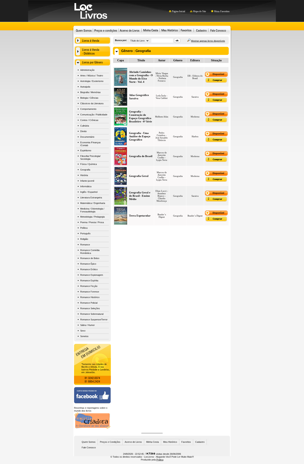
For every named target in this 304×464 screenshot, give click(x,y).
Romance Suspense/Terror (94, 319)
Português (85, 233)
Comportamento (88, 109)
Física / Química (88, 164)
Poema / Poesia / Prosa (92, 222)
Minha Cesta (150, 30)
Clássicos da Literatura (91, 103)
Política (83, 228)
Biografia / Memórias (90, 92)
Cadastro (201, 30)
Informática (85, 186)
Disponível (218, 74)
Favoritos (186, 30)
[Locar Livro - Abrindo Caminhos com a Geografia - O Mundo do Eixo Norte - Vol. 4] (120, 85)
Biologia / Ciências (89, 98)
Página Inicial (178, 11)
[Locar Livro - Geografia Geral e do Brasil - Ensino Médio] (120, 204)
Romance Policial (88, 303)
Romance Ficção (88, 286)
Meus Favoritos (221, 11)
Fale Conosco (218, 30)
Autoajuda (85, 86)
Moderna (195, 116)
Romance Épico (88, 264)
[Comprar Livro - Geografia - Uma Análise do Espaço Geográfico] (216, 141)
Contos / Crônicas (89, 120)
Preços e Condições (110, 442)
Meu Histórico (169, 30)
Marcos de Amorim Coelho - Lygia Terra (161, 156)
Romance (85, 244)
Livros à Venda (92, 40)
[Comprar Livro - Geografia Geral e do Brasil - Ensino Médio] (216, 200)
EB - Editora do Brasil (195, 77)
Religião (84, 239)
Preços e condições (105, 30)
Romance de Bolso (89, 258)
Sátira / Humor (87, 325)
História (84, 175)
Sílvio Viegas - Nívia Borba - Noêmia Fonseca (161, 77)
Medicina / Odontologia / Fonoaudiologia (92, 210)
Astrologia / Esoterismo (91, 81)
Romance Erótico (89, 269)
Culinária (84, 125)
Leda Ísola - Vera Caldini (162, 96)
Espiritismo (85, 150)
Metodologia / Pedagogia (92, 216)
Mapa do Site (199, 11)
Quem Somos (83, 30)
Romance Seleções (90, 308)
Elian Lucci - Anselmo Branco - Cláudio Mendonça (162, 196)
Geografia (85, 169)
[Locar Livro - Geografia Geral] (120, 184)
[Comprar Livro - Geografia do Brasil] (216, 161)
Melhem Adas (161, 116)
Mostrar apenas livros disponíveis (208, 41)
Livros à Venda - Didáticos (92, 51)
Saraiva (195, 97)
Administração (87, 70)
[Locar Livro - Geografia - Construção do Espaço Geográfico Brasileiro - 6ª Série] (120, 124)
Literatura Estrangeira (91, 197)
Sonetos (84, 336)
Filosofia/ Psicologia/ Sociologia (90, 157)
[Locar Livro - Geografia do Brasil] (120, 164)
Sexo (82, 330)
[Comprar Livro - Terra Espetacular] (216, 220)
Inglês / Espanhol (88, 192)
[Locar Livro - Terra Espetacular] (120, 224)
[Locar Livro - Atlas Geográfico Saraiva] (120, 105)
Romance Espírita (89, 280)
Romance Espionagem (91, 275)
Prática (159, 459)
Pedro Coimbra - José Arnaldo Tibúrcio (162, 136)
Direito (83, 131)
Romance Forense (89, 291)
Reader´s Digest (162, 215)
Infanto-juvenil (87, 181)
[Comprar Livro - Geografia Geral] (216, 181)
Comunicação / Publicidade (93, 114)
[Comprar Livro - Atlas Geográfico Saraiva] (216, 101)
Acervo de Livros (133, 442)
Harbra (195, 136)
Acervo (129, 30)
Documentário (87, 137)
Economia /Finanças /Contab (90, 144)
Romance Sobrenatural (91, 314)
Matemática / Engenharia (92, 203)
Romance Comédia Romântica (89, 251)
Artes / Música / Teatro (91, 75)
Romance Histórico (89, 297)
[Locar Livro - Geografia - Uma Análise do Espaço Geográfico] (120, 144)
